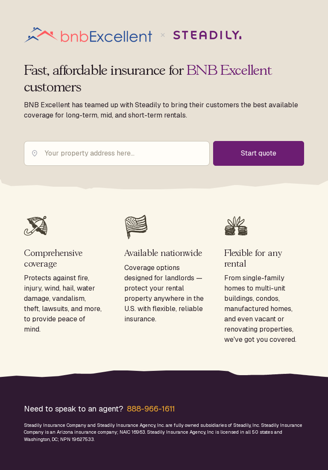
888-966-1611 (151, 409)
